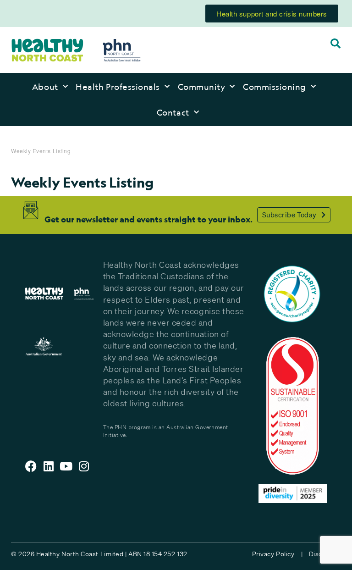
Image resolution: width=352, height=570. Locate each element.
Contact (173, 112)
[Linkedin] (49, 466)
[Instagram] (84, 466)
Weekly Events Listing (41, 151)
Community (202, 87)
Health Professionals (118, 87)
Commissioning (274, 87)
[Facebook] (31, 466)
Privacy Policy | (277, 554)
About (45, 87)
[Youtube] (66, 466)
